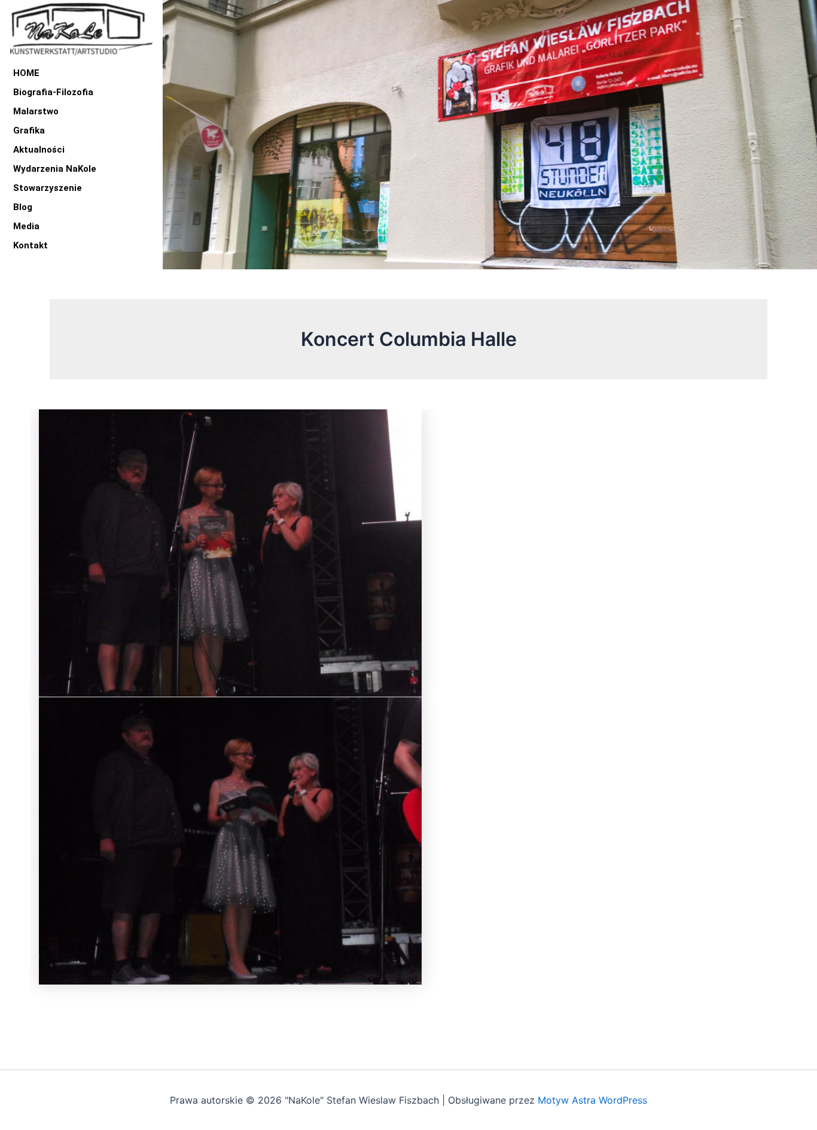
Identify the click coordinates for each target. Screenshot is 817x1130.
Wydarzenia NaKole (54, 168)
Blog (22, 207)
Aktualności (39, 149)
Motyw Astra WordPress (592, 1100)
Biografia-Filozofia (53, 92)
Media (26, 226)
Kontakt (30, 245)
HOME (26, 73)
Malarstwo (36, 111)
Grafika (29, 130)
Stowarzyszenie (47, 188)
